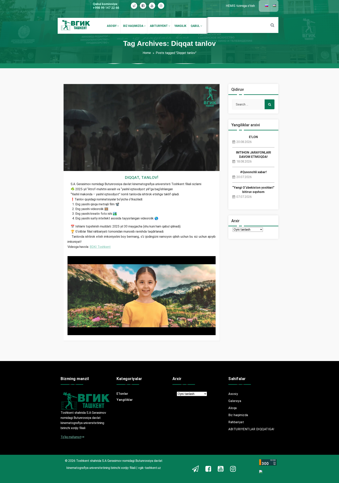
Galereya (234, 401)
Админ (80, 159)
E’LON (253, 137)
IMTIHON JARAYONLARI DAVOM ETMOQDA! (253, 155)
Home (147, 53)
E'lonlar (122, 394)
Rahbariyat (236, 422)
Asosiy (233, 394)
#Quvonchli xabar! (253, 172)
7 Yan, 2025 (78, 164)
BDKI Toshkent (100, 247)
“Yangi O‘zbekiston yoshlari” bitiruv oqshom (253, 190)
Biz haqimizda (238, 415)
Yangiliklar (78, 168)
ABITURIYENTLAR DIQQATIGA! (251, 429)
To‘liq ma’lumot (71, 437)
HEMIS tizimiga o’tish (240, 6)
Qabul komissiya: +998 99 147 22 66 (106, 6)
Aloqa (232, 408)
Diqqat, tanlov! (141, 177)
